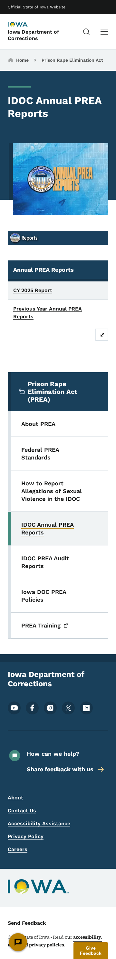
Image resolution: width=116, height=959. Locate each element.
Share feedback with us (60, 769)
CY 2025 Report (32, 290)
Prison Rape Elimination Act (72, 60)
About (15, 798)
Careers (17, 849)
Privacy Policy (26, 836)
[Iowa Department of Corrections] (24, 25)
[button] (90, 950)
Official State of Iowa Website (36, 7)
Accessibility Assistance (39, 823)
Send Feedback (27, 923)
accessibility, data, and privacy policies (55, 941)
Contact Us (22, 810)
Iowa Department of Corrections (33, 35)
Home (22, 60)
